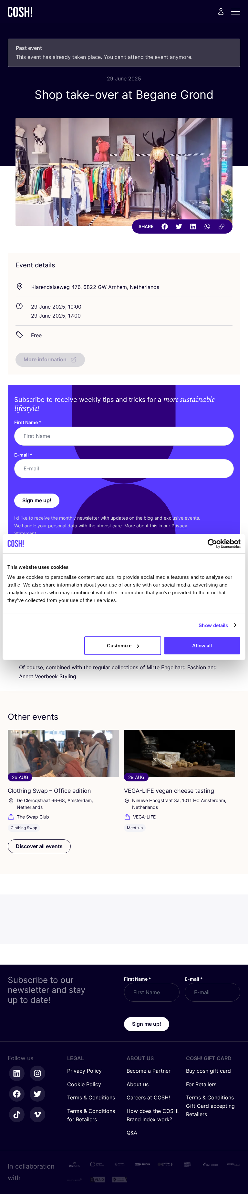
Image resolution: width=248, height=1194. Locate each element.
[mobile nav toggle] (237, 11)
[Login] (220, 11)
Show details (213, 625)
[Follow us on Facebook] (17, 1094)
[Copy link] (221, 226)
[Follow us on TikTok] (17, 1114)
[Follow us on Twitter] (37, 1094)
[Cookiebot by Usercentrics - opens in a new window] (212, 543)
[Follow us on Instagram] (37, 1073)
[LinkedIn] (193, 226)
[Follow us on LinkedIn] (17, 1073)
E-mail (23, 455)
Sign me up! (36, 500)
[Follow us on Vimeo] (37, 1114)
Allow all (202, 645)
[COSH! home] (20, 11)
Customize (119, 645)
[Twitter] (179, 226)
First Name (27, 422)
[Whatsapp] (207, 226)
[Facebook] (165, 226)
